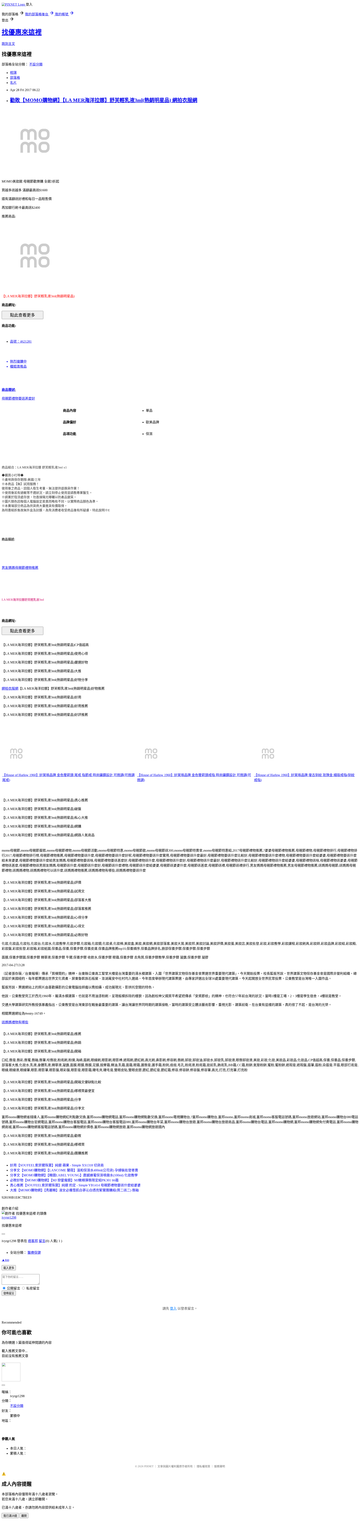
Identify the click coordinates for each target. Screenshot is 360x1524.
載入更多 (8, 1268)
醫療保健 (34, 1252)
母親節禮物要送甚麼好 (18, 398)
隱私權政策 (203, 1466)
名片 (13, 82)
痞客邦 (33, 1241)
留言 (42, 1241)
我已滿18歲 (10, 1515)
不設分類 (35, 64)
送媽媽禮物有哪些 (15, 1022)
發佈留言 (8, 1293)
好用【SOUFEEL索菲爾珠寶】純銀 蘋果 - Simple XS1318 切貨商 (57, 1165)
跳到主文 (8, 44)
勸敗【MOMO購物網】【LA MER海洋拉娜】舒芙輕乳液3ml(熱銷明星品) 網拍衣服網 (103, 100)
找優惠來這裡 (22, 32)
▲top (5, 1260)
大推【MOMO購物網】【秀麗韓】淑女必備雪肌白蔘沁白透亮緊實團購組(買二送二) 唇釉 (74, 1190)
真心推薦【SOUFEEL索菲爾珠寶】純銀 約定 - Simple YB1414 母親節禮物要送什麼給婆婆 (75, 1185)
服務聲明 (219, 1466)
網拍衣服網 (10, 688)
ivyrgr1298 (9, 1217)
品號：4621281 (21, 341)
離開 (24, 1515)
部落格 (15, 77)
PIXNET (149, 1466)
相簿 (13, 72)
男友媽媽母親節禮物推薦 (20, 567)
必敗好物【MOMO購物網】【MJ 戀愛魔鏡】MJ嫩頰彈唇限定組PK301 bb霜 (64, 1180)
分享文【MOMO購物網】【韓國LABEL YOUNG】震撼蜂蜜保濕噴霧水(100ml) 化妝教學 (74, 1175)
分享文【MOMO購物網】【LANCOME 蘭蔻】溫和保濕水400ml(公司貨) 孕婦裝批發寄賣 (74, 1170)
